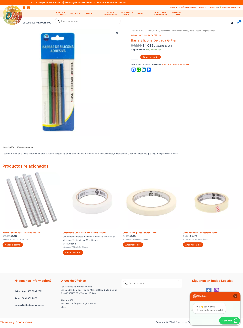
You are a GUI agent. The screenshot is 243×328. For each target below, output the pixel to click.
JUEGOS (139, 14)
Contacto (213, 7)
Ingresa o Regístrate (231, 7)
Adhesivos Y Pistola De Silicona (174, 31)
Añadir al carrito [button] (12, 244)
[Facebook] (209, 290)
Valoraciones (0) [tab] (25, 147)
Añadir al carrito (150, 57)
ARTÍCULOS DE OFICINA (127, 14)
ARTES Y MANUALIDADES (110, 14)
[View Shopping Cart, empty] (238, 23)
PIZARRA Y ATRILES (176, 14)
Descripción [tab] (8, 147)
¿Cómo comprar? (188, 7)
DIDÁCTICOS (75, 14)
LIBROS (89, 14)
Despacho (202, 7)
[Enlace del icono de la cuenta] (232, 23)
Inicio (133, 31)
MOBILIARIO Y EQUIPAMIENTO (160, 14)
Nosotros (174, 7)
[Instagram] (28, 7)
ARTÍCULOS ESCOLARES (61, 14)
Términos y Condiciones (16, 322)
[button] (117, 33)
